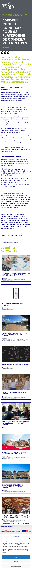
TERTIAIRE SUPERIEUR (12, 398)
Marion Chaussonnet (15, 235)
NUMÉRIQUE (16, 15)
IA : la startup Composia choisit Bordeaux (12, 304)
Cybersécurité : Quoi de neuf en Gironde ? (16, 364)
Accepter (16, 557)
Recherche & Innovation (13, 428)
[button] (29, 538)
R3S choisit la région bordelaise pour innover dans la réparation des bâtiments (16, 516)
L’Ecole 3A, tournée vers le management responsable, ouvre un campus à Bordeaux (15, 423)
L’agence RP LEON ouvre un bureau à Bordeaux (14, 392)
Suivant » (26, 524)
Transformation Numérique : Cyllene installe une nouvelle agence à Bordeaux (14, 335)
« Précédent (6, 524)
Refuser (16, 561)
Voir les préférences (16, 566)
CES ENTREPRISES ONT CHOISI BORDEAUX (14, 280)
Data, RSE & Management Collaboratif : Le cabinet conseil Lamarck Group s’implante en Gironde (16, 274)
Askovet (19, 95)
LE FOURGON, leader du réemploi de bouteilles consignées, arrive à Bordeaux (13, 486)
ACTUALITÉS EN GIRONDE (9, 14)
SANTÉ (21, 15)
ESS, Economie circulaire (13, 492)
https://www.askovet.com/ (10, 242)
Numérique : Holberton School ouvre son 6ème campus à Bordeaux (15, 453)
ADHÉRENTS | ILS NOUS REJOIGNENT (21, 339)
